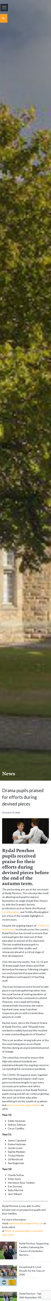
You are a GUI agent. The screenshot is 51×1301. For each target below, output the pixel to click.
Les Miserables (10, 912)
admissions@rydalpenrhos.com (25, 1223)
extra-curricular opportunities (24, 1105)
